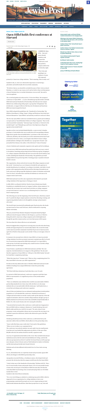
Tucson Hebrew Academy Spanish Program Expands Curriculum (70, 56)
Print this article (11, 41)
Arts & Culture (43, 26)
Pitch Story (17, 1)
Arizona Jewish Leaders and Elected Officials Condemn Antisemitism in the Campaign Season (71, 35)
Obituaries (66, 23)
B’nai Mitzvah (35, 23)
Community (24, 26)
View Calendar (27, 403)
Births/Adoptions (25, 23)
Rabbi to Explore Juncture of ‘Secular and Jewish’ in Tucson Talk (71, 67)
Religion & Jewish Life (19, 31)
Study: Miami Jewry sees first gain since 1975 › (47, 393)
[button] (88, 2)
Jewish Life (58, 26)
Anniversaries (58, 23)
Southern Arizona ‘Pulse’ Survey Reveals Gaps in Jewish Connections (71, 44)
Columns (65, 26)
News (12, 31)
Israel (31, 26)
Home (7, 1)
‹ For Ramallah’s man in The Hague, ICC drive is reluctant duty (15, 393)
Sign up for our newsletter (76, 20)
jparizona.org (44, 408)
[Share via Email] (52, 46)
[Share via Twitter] (47, 46)
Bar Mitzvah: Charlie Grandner (67, 60)
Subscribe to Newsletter (65, 403)
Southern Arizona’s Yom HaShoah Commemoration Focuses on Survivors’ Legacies (71, 48)
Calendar (11, 1)
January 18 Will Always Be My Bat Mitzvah (70, 71)
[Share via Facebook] (50, 46)
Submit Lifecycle (23, 1)
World (36, 26)
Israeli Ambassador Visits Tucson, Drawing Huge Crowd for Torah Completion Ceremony (71, 63)
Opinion (51, 26)
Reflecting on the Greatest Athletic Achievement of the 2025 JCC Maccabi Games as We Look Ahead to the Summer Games (71, 40)
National (71, 26)
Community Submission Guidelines (51, 403)
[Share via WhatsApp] (55, 47)
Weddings (50, 23)
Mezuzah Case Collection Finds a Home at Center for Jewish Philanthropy (71, 52)
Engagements (43, 23)
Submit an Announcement (36, 403)
